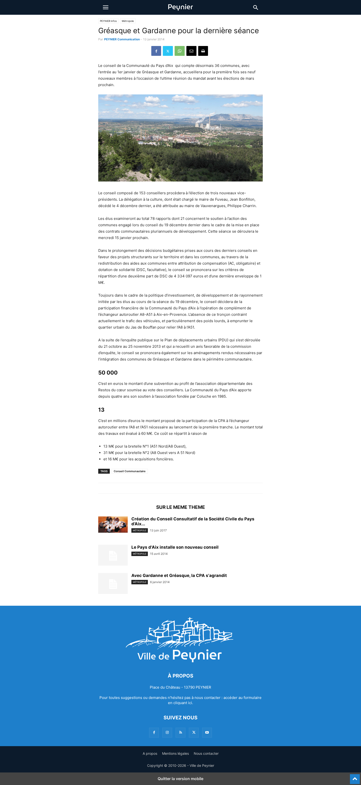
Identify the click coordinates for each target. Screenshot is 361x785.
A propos (150, 753)
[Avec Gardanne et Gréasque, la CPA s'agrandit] (113, 584)
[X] (168, 51)
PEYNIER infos (108, 20)
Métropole (128, 20)
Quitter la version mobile (180, 778)
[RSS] (180, 732)
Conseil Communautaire (130, 471)
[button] (105, 7)
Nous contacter (206, 753)
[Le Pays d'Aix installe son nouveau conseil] (113, 556)
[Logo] (180, 661)
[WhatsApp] (180, 51)
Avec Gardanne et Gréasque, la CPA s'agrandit (179, 575)
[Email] (191, 51)
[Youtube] (207, 732)
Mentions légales (175, 753)
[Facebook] (156, 51)
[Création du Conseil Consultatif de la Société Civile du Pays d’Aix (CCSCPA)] (113, 524)
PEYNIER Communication (122, 39)
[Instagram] (167, 732)
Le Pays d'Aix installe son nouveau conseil (175, 547)
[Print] (203, 51)
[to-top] (355, 777)
